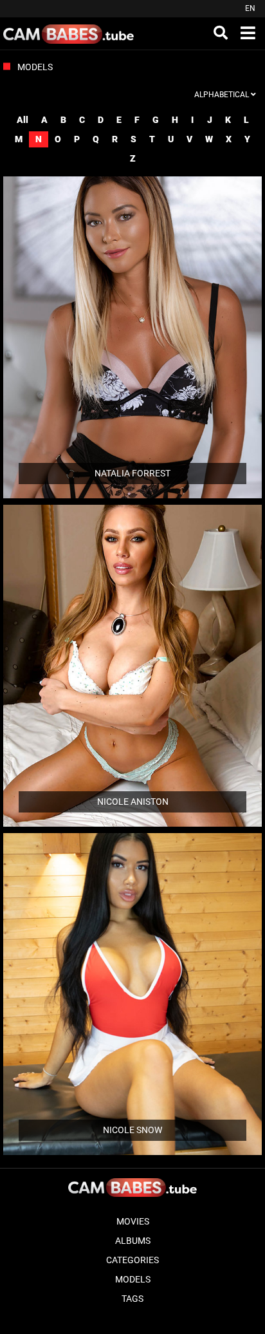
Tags (132, 1298)
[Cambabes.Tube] (68, 33)
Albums (133, 1240)
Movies (132, 1221)
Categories (132, 1260)
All (22, 120)
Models (133, 1279)
